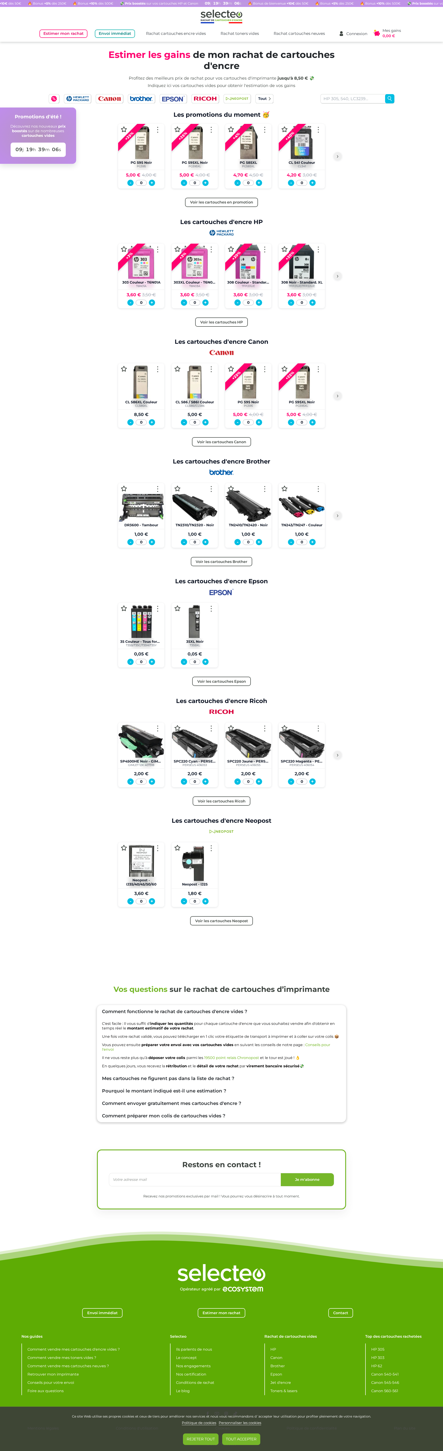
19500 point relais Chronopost (231, 1058)
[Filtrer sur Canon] (109, 98)
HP (273, 1349)
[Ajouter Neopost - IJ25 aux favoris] (177, 848)
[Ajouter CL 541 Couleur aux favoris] (284, 129)
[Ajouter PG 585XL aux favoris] (231, 129)
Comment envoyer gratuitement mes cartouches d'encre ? (171, 1103)
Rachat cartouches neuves (299, 33)
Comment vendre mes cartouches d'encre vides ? (73, 1349)
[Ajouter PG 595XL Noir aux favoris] (177, 129)
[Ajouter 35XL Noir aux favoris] (177, 608)
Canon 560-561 (384, 1391)
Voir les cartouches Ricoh (221, 801)
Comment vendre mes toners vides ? (61, 1357)
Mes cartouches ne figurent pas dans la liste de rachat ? (168, 1078)
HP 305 (377, 1349)
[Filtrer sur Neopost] (237, 98)
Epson (276, 1374)
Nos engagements (193, 1366)
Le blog (183, 1391)
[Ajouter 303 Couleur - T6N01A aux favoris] (124, 249)
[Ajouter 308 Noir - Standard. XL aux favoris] (284, 249)
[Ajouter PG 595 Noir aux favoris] (124, 129)
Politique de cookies (199, 1423)
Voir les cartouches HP (221, 322)
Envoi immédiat (115, 33)
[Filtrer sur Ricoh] (205, 98)
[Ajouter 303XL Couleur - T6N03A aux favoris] (177, 249)
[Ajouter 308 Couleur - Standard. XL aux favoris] (231, 249)
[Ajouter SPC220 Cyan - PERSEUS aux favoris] (177, 728)
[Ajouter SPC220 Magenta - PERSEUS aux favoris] (284, 728)
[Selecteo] (221, 1261)
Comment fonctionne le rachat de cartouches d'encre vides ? (174, 1011)
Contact (340, 1312)
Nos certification (191, 1374)
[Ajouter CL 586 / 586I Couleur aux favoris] (177, 369)
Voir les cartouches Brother (221, 561)
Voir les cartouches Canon (221, 442)
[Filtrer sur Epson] (173, 98)
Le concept (186, 1357)
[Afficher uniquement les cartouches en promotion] (54, 98)
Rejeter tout (201, 1439)
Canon (276, 1357)
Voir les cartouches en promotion (221, 202)
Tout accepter (241, 1439)
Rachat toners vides (240, 33)
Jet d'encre (280, 1382)
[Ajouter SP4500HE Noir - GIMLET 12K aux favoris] (124, 728)
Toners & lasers (283, 1391)
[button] (353, 34)
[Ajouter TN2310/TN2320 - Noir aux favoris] (177, 489)
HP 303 (377, 1357)
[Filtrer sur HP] (77, 98)
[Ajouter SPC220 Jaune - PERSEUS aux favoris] (231, 728)
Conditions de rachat (195, 1382)
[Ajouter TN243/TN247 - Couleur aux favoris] (284, 489)
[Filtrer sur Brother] (141, 98)
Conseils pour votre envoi (50, 1382)
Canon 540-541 (385, 1374)
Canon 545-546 (385, 1382)
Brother (277, 1366)
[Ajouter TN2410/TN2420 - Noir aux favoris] (231, 489)
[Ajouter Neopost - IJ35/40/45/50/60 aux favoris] (124, 848)
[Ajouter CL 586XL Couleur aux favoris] (124, 369)
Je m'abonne (307, 1179)
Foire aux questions (45, 1391)
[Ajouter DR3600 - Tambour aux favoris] (124, 489)
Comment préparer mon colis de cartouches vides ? (163, 1116)
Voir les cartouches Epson (221, 681)
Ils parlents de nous (194, 1349)
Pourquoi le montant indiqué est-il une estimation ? (164, 1091)
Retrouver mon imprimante (53, 1374)
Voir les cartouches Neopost (221, 920)
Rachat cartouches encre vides (176, 33)
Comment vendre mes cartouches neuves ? (68, 1366)
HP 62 (376, 1366)
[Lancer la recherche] (389, 98)
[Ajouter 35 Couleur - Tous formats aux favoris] (124, 608)
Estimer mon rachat (63, 33)
